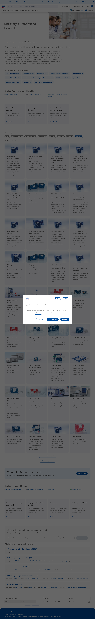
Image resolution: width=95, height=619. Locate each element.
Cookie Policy (38, 314)
